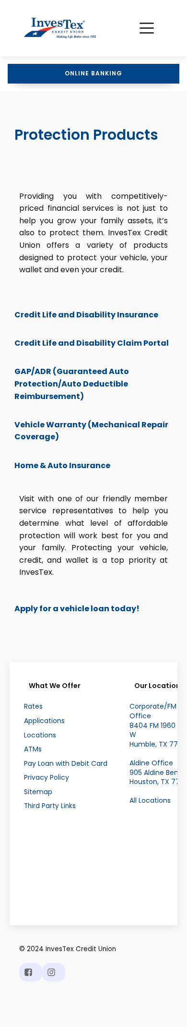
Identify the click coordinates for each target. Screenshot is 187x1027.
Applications (44, 720)
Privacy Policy (46, 777)
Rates (33, 706)
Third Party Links (50, 806)
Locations (40, 735)
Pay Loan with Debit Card (65, 763)
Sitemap (38, 792)
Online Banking (93, 73)
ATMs (33, 749)
